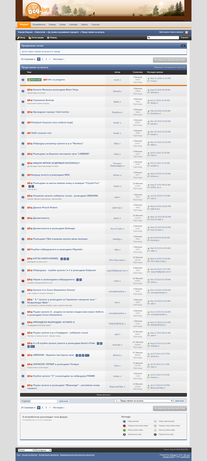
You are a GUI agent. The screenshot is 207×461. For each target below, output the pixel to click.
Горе (19, 455)
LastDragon (185, 457)
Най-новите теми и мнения (171, 32)
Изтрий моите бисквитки (49, 455)
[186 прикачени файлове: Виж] (32, 258)
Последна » (58, 59)
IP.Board (173, 455)
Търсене (95, 24)
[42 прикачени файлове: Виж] (32, 183)
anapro (154, 166)
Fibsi (116, 154)
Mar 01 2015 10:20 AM (160, 259)
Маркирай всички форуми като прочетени (77, 455)
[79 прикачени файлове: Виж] (32, 279)
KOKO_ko (155, 187)
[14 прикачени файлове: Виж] (32, 154)
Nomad (116, 91)
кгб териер (55, 51)
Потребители (39, 24)
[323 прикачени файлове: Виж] (32, 355)
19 (134, 332)
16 (134, 215)
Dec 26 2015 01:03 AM (160, 121)
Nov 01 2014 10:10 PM (160, 322)
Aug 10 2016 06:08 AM (160, 90)
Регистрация (37, 38)
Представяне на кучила (93, 32)
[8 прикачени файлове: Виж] (32, 143)
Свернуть (183, 45)
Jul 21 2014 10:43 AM (159, 375)
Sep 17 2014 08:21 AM (160, 333)
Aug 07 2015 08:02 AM (160, 185)
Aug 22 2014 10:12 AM (160, 343)
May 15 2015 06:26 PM (160, 217)
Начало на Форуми (29, 455)
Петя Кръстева (116, 260)
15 (134, 363)
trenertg (116, 239)
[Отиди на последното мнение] (148, 78)
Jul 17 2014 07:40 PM (160, 385)
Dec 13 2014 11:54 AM (160, 301)
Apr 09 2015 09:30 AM (160, 238)
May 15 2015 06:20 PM (160, 227)
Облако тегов (168, 457)
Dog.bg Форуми (25, 32)
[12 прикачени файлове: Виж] (32, 228)
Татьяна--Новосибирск (116, 164)
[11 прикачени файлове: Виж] (32, 207)
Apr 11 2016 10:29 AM (160, 100)
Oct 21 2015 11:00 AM (160, 163)
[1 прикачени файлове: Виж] (32, 112)
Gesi (116, 365)
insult (116, 80)
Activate (116, 345)
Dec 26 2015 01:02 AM (160, 132)
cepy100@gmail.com (116, 270)
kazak (116, 122)
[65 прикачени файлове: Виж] (32, 333)
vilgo (116, 249)
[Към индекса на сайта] (103, 10)
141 (134, 342)
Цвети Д (116, 207)
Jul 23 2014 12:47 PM (160, 354)
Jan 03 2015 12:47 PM (160, 269)
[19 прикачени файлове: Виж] (32, 343)
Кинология (40, 32)
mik (116, 302)
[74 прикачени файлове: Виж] (32, 364)
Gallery (84, 24)
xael (116, 197)
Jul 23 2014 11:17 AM (159, 364)
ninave (116, 376)
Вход (22, 38)
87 (134, 353)
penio (116, 218)
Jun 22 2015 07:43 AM (160, 196)
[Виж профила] (120, 80)
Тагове (62, 24)
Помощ (52, 24)
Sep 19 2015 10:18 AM (160, 174)
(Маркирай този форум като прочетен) (169, 67)
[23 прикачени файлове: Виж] (32, 270)
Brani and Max (116, 386)
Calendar (73, 24)
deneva (116, 355)
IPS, (187, 455)
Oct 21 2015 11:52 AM (160, 153)
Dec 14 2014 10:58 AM (160, 290)
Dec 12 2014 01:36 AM (160, 312)
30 (134, 278)
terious (116, 175)
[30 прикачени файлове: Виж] (32, 196)
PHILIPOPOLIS (116, 324)
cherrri (116, 186)
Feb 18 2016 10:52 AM (160, 111)
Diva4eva (116, 112)
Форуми (24, 24)
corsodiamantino (116, 291)
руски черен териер (31, 51)
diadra (116, 102)
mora (116, 281)
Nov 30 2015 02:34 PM (160, 142)
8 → (32, 346)
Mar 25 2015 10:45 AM (160, 248)
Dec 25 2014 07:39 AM (160, 280)
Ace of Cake (156, 219)
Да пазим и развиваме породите (63, 32)
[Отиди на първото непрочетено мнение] (45, 79)
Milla (116, 143)
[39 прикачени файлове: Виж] (32, 218)
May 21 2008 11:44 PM (160, 78)
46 (134, 257)
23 (134, 183)
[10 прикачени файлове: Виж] (32, 290)
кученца (45, 51)
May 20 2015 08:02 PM (160, 206)
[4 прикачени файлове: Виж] (32, 90)
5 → (87, 355)
